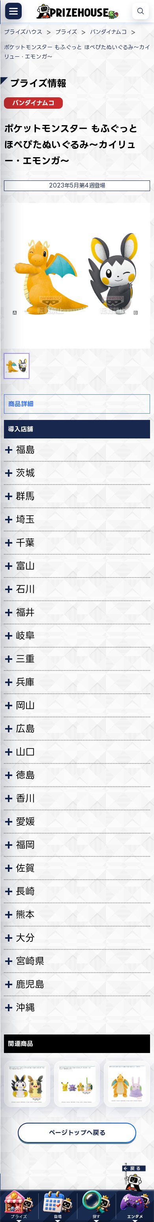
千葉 (25, 542)
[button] (16, 366)
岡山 (25, 705)
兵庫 (25, 682)
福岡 (25, 844)
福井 (25, 612)
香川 (25, 798)
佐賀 (25, 868)
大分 (25, 937)
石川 (25, 589)
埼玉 (25, 519)
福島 (25, 449)
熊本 (25, 914)
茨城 (25, 473)
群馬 (25, 496)
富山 (25, 566)
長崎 (25, 891)
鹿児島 (30, 984)
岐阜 (25, 635)
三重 (25, 659)
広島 (25, 728)
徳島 (25, 775)
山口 (25, 752)
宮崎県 (30, 961)
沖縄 (25, 1007)
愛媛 (25, 821)
